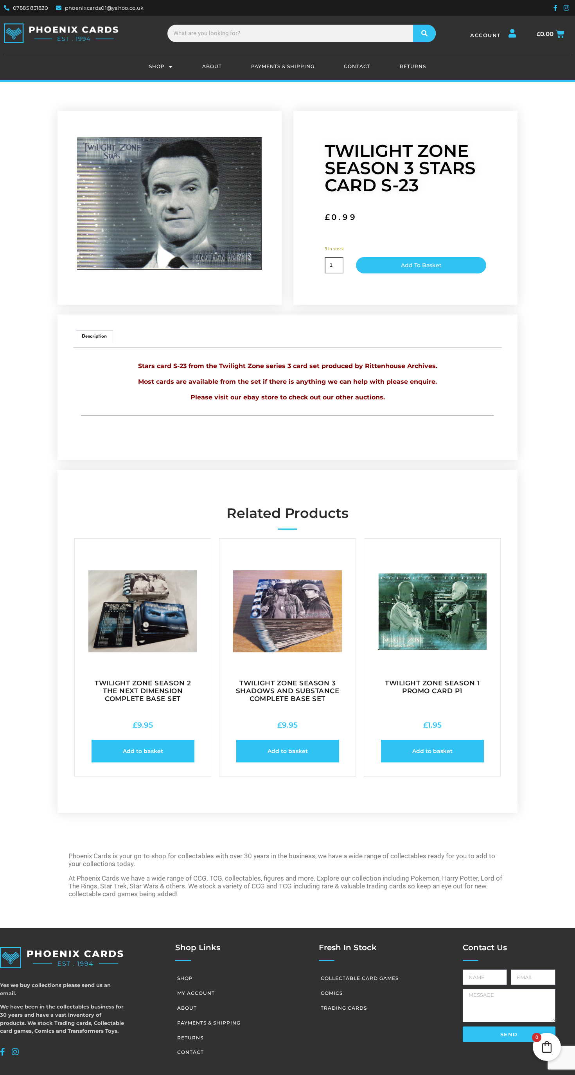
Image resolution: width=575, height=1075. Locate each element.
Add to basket (421, 265)
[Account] (512, 33)
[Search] (424, 33)
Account (485, 35)
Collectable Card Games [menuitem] (360, 978)
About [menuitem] (212, 66)
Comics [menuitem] (332, 993)
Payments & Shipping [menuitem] (282, 66)
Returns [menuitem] (413, 66)
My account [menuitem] (196, 993)
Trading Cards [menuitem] (344, 1008)
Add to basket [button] (143, 751)
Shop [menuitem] (157, 66)
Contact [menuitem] (357, 66)
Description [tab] (94, 336)
